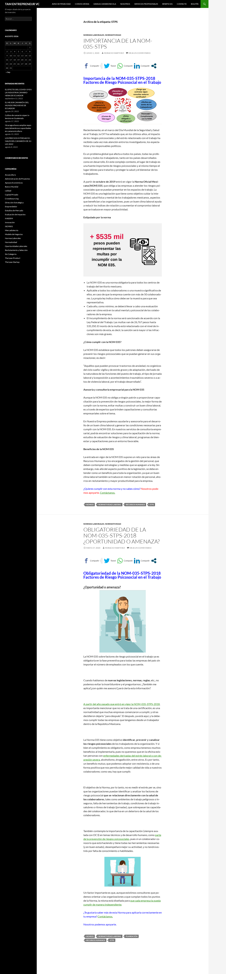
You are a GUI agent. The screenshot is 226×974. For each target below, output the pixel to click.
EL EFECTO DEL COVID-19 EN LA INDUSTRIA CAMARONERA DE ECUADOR (18, 92)
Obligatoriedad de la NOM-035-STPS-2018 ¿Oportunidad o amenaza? (121, 535)
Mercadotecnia (11, 230)
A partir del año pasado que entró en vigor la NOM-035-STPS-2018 (121, 704)
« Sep (8, 72)
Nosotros (125, 4)
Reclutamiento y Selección (16, 250)
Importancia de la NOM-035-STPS (117, 43)
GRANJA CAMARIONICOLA (104, 4)
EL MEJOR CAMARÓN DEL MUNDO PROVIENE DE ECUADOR (17, 105)
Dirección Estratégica (14, 202)
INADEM (9, 218)
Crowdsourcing (12, 198)
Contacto (182, 4)
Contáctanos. (107, 492)
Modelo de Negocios (14, 234)
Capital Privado (11, 194)
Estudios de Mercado (14, 210)
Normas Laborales (93, 35)
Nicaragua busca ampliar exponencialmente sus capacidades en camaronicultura (18, 128)
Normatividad (113, 35)
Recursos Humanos (135, 504)
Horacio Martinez (114, 53)
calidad (8, 190)
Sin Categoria (10, 254)
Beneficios (167, 4)
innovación (10, 222)
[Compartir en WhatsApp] (125, 66)
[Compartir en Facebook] (91, 66)
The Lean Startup (12, 262)
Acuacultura (10, 175)
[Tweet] (110, 66)
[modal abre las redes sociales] (154, 66)
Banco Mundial (11, 186)
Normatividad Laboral (109, 504)
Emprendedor (11, 206)
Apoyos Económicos (14, 182)
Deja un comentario (140, 53)
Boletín (194, 4)
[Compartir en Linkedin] (142, 66)
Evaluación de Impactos (15, 214)
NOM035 (90, 504)
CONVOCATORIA (82, 4)
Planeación (131, 936)
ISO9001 (9, 226)
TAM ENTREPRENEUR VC (22, 4)
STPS (152, 504)
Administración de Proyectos (17, 179)
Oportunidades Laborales (16, 246)
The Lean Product (12, 258)
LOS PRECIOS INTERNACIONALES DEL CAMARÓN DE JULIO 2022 (18, 141)
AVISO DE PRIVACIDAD (61, 4)
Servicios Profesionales (146, 4)
